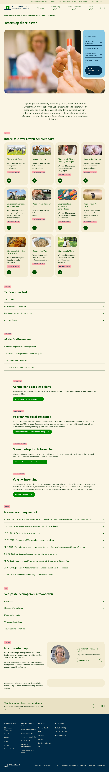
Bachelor (7, 734)
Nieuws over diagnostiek (89, 42)
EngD (6, 741)
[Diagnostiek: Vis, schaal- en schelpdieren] (60, 228)
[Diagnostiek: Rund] (34, 180)
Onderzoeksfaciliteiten (29, 737)
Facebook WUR (60, 735)
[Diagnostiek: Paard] (9, 180)
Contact (95, 1)
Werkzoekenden (43, 728)
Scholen (41, 735)
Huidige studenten (70, 1)
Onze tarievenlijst (91, 48)
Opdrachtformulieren (92, 61)
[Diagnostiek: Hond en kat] (34, 228)
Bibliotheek (83, 1)
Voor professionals (10, 749)
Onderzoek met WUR (28, 729)
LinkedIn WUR (60, 728)
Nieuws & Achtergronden (39, 1)
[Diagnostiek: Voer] (34, 272)
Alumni (40, 739)
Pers (39, 732)
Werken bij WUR (55, 1)
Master (6, 737)
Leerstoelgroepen (27, 733)
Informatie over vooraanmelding (91, 55)
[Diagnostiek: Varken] (85, 180)
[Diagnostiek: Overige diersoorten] (9, 272)
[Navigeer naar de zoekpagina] (102, 8)
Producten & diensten (28, 741)
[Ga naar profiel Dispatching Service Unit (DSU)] (59, 654)
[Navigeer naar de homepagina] (16, 8)
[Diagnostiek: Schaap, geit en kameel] (9, 228)
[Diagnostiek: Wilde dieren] (85, 228)
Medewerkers (43, 747)
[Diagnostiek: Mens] (60, 272)
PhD (5, 745)
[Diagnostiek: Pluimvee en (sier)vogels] (60, 180)
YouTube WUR (60, 732)
